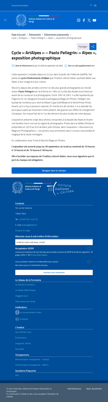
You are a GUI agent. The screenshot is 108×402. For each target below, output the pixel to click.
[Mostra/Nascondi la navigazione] (5, 20)
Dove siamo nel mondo (25, 301)
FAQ (17, 375)
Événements (35, 34)
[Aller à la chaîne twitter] (88, 20)
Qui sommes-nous (23, 332)
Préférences (74, 389)
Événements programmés (56, 34)
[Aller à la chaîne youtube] (93, 20)
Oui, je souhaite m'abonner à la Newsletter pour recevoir (36, 261)
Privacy (33, 254)
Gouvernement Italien (20, 5)
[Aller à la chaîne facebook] (83, 20)
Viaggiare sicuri (21, 295)
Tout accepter (94, 389)
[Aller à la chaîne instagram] (78, 20)
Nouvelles (19, 349)
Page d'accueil (18, 34)
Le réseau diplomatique (25, 290)
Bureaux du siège (22, 230)
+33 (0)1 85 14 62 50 (28, 219)
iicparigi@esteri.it (29, 224)
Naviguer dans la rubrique (54, 170)
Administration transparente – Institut (32, 359)
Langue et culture (23, 343)
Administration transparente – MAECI (31, 364)
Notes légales (42, 254)
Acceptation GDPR (24, 248)
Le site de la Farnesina (25, 284)
